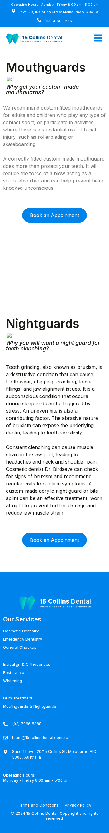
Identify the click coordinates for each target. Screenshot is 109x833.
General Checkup (20, 647)
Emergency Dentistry (22, 639)
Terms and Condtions (38, 805)
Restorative (13, 672)
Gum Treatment (17, 697)
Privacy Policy (78, 805)
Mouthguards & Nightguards (29, 706)
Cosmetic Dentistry (21, 630)
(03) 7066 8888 (58, 21)
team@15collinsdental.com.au (40, 737)
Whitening (12, 680)
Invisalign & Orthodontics (26, 664)
